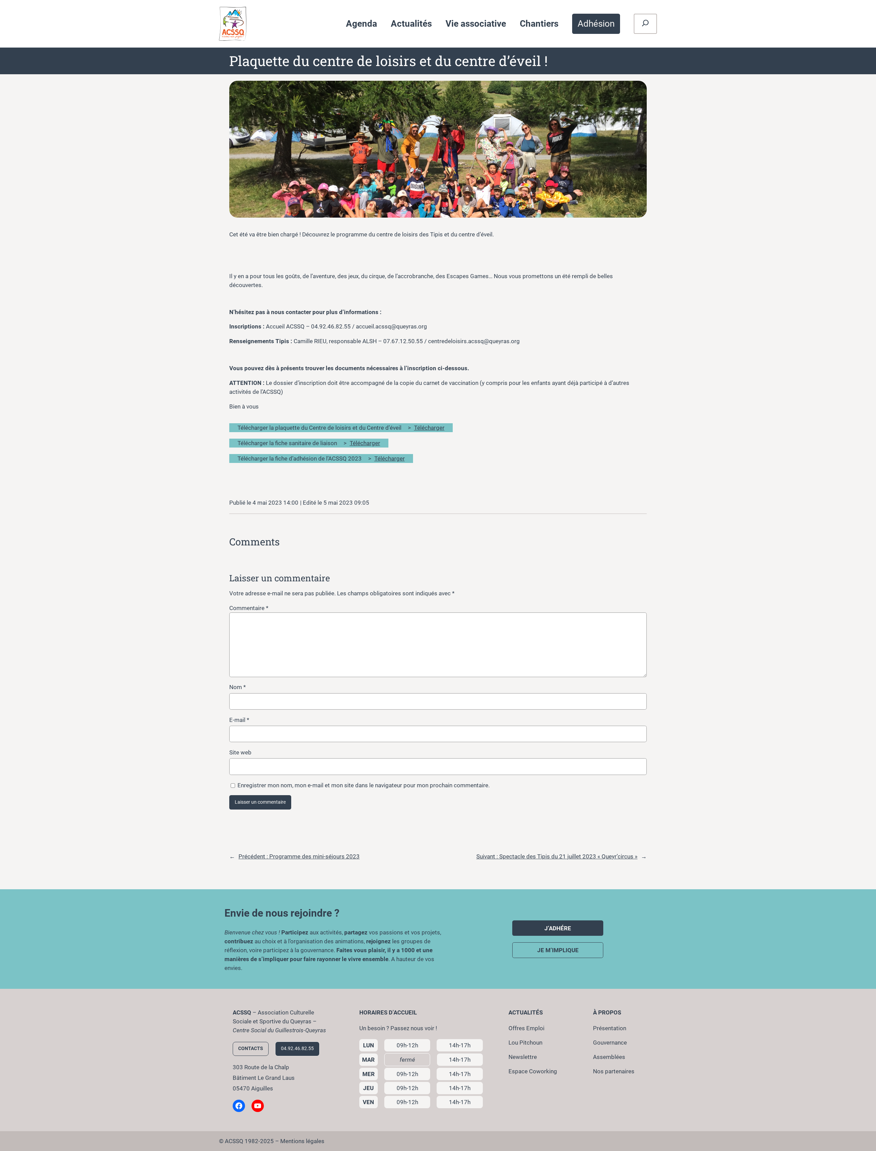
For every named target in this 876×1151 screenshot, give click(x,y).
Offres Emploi (526, 1028)
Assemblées (609, 1056)
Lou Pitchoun (525, 1042)
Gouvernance (610, 1042)
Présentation (609, 1028)
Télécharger (429, 427)
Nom (237, 687)
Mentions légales (302, 1141)
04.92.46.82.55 (297, 1048)
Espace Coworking (532, 1071)
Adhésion (596, 23)
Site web (240, 752)
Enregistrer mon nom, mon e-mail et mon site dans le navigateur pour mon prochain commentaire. (363, 785)
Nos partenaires (613, 1071)
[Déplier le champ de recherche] (645, 24)
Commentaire (248, 608)
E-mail (239, 719)
